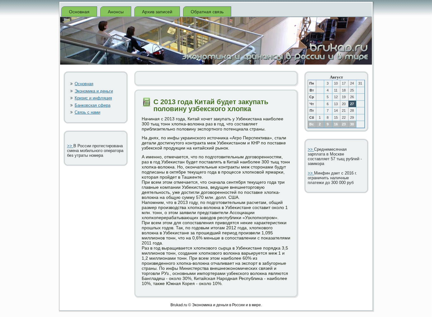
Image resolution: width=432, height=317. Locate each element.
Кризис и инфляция (93, 98)
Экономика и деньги (94, 91)
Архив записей (157, 11)
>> (70, 145)
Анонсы (116, 11)
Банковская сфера (92, 105)
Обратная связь (207, 11)
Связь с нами (87, 112)
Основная (79, 11)
